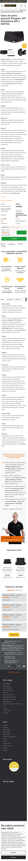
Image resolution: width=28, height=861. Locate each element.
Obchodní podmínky (8, 695)
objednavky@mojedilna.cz (16, 647)
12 (21, 581)
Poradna (5, 739)
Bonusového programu (14, 227)
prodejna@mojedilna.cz (15, 650)
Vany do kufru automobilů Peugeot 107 (21, 215)
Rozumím (13, 857)
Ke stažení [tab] (9, 299)
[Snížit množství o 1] (21, 232)
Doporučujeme (7, 710)
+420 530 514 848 (9, 658)
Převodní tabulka (7, 745)
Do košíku (14, 239)
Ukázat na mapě (10, 643)
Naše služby (6, 734)
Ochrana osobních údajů (9, 697)
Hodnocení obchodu (14, 586)
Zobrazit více (14, 635)
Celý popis (3, 197)
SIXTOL (18, 204)
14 (24, 581)
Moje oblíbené (7, 683)
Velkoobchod (6, 686)
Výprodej (5, 713)
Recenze (5, 748)
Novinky (5, 708)
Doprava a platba (7, 688)
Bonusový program (8, 690)
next (26, 561)
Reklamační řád (7, 701)
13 (23, 581)
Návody (5, 750)
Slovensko (6, 692)
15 (26, 581)
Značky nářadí (6, 730)
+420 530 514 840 (9, 657)
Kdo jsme (5, 727)
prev (1, 561)
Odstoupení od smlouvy (9, 699)
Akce (4, 706)
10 (18, 581)
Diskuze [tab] (18, 299)
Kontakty (5, 725)
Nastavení (13, 852)
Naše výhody (6, 732)
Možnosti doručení (6, 209)
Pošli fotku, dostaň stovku (10, 736)
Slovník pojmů (7, 743)
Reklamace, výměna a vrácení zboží (12, 704)
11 (19, 581)
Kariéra (5, 741)
